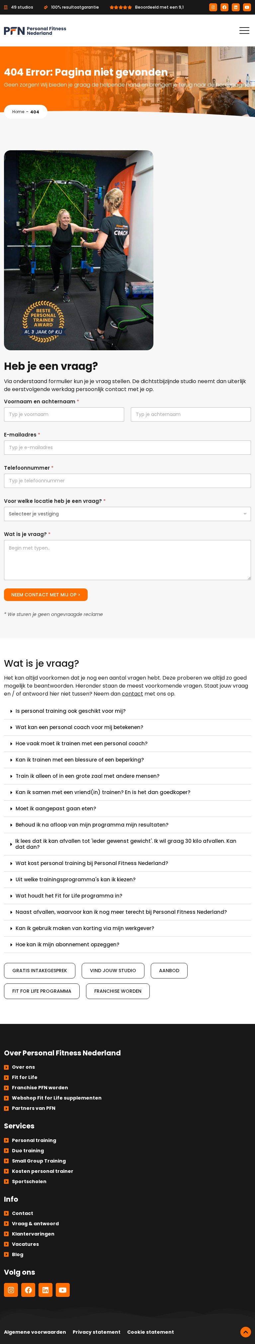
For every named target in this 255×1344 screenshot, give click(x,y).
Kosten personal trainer (42, 1171)
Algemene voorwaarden (35, 1332)
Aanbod (169, 970)
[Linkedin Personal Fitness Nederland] (236, 7)
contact (132, 694)
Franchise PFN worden (40, 1087)
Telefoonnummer (28, 468)
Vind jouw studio (113, 970)
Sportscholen (29, 1181)
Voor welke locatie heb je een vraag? (55, 501)
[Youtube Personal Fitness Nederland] (247, 7)
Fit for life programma (41, 991)
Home (18, 111)
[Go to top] (245, 1332)
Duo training (28, 1150)
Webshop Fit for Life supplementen (57, 1098)
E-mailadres (22, 435)
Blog (17, 1254)
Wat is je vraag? (27, 534)
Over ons (23, 1067)
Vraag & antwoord (35, 1223)
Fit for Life (25, 1077)
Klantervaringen (33, 1234)
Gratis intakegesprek (39, 970)
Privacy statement (97, 1332)
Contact (22, 1213)
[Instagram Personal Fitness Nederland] (213, 7)
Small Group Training (39, 1161)
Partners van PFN (33, 1108)
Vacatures (25, 1244)
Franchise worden (117, 991)
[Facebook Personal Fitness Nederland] (224, 7)
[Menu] (244, 30)
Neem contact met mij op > (45, 594)
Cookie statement (150, 1332)
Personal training (34, 1140)
